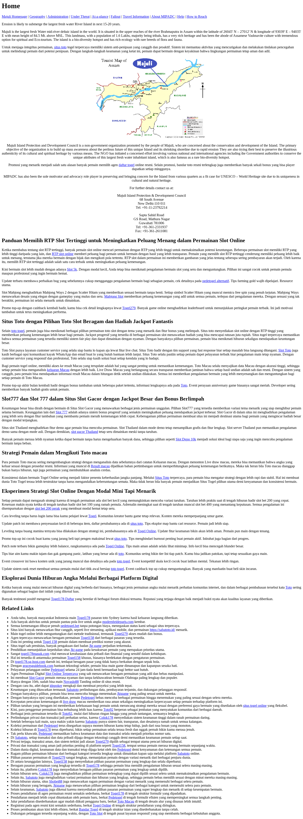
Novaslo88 (71, 681)
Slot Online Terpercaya (61, 674)
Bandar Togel (88, 809)
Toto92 (108, 709)
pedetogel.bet (70, 626)
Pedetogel (58, 670)
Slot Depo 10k (186, 439)
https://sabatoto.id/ (162, 630)
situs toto (60, 47)
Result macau (100, 466)
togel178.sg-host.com (30, 662)
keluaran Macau (58, 370)
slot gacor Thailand (84, 432)
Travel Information (136, 16)
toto (121, 554)
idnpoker (56, 685)
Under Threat (80, 16)
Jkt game (95, 646)
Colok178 (106, 717)
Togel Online (147, 531)
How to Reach (197, 16)
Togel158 (87, 638)
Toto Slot (96, 813)
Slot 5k (72, 269)
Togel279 (129, 308)
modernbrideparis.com (118, 622)
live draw (69, 701)
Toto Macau (125, 801)
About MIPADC (163, 16)
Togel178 (83, 618)
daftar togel (126, 165)
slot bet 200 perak (47, 508)
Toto (184, 385)
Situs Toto (162, 477)
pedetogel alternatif (215, 281)
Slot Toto (284, 350)
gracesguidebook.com (38, 666)
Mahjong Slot (113, 296)
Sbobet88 (55, 781)
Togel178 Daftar (62, 599)
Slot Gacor (36, 678)
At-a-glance (100, 16)
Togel (92, 516)
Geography (37, 16)
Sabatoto (73, 689)
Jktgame (123, 693)
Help (180, 16)
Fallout (115, 16)
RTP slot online (62, 254)
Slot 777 (61, 412)
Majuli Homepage (14, 16)
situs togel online (255, 705)
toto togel (17, 331)
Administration (57, 16)
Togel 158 (50, 642)
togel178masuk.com (35, 654)
